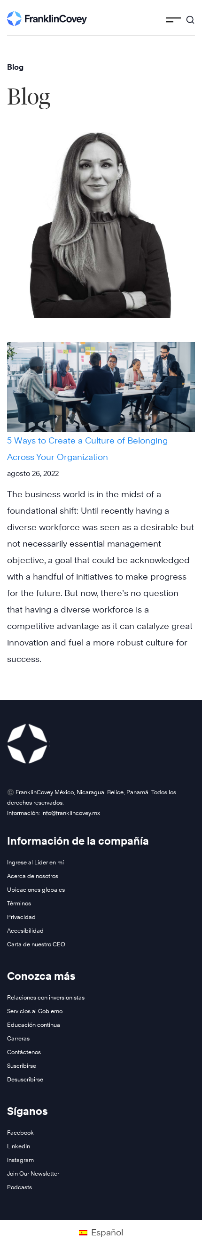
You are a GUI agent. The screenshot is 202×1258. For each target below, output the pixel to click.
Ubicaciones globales (36, 889)
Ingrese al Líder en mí (35, 862)
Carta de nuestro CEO (36, 944)
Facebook (20, 1132)
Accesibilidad (25, 930)
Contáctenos (24, 1052)
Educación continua (33, 1024)
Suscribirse (21, 1065)
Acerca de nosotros (32, 875)
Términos (19, 903)
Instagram (20, 1159)
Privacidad (21, 916)
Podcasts (19, 1187)
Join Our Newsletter (33, 1173)
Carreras (18, 1038)
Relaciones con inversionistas (46, 997)
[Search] (190, 15)
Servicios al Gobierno (34, 1011)
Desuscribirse (25, 1079)
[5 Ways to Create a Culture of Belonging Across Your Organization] (101, 387)
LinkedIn (18, 1146)
